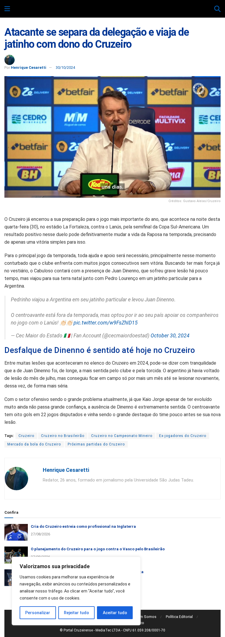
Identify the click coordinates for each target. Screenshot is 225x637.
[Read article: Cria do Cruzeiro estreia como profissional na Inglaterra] (16, 532)
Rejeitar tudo (76, 612)
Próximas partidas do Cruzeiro (96, 444)
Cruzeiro (26, 436)
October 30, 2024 (170, 336)
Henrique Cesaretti (28, 67)
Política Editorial (179, 616)
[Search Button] (217, 9)
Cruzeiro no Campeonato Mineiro (121, 436)
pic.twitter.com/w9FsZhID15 (106, 323)
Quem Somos (144, 616)
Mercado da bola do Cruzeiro (34, 444)
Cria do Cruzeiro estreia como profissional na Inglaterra (83, 526)
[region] (76, 591)
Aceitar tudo (115, 612)
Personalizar (37, 612)
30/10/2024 (65, 67)
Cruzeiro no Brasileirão (62, 436)
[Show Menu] (7, 9)
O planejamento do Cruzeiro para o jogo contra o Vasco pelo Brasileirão (98, 549)
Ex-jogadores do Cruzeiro (182, 436)
